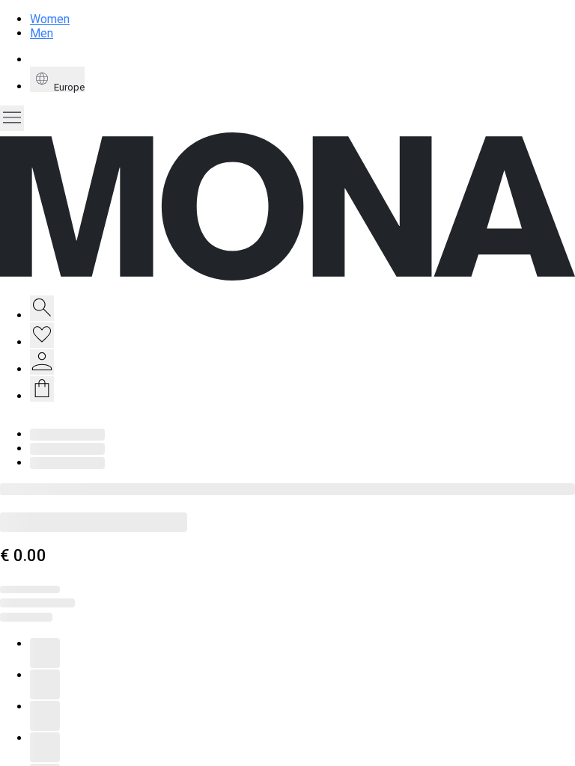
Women (50, 19)
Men (41, 33)
